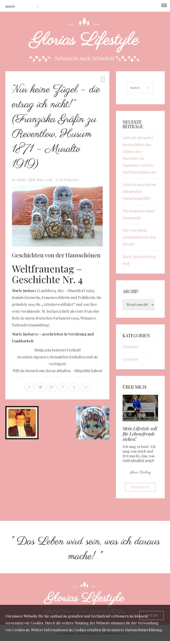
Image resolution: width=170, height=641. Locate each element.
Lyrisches (130, 359)
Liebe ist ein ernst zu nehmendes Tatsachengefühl (139, 191)
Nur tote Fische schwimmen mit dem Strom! (139, 237)
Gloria (21, 180)
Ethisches (71, 180)
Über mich (140, 487)
